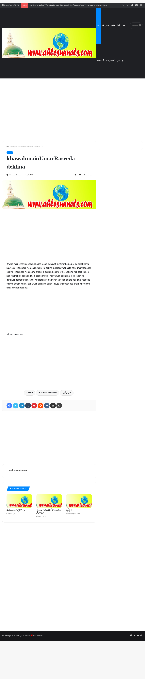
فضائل (118, 25)
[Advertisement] (72, 115)
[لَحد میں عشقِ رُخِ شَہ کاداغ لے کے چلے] (19, 501)
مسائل (123, 25)
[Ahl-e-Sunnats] (49, 43)
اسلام (98, 25)
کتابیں (118, 60)
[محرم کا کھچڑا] (79, 501)
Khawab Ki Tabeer (48, 393)
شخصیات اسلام (100, 60)
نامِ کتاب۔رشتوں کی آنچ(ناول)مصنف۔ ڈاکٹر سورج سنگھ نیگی (48, 512)
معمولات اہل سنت (110, 60)
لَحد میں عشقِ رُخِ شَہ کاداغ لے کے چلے (16, 510)
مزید (122, 60)
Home (10, 146)
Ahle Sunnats (37, 635)
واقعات (113, 25)
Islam (30, 393)
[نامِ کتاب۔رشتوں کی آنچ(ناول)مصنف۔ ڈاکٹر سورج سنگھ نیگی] (49, 501)
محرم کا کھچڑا (69, 510)
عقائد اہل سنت (105, 25)
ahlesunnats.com (15, 175)
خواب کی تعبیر (67, 393)
